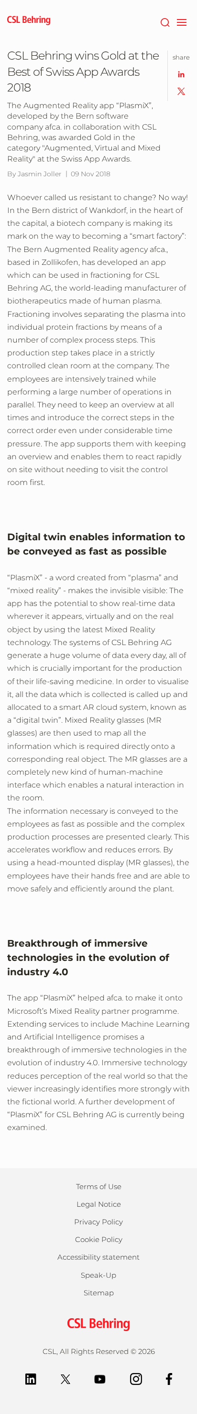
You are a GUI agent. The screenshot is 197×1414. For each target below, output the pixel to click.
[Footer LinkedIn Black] (30, 1378)
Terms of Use (98, 1186)
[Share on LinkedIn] (181, 73)
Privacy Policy (98, 1221)
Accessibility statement (98, 1257)
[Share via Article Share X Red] (181, 90)
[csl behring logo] (98, 1323)
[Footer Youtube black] (100, 1378)
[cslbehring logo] (28, 21)
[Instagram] (136, 1378)
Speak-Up (98, 1275)
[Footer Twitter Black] (65, 1378)
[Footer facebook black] (169, 1378)
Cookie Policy (98, 1239)
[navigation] (181, 21)
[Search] (164, 21)
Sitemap (99, 1292)
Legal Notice (99, 1204)
